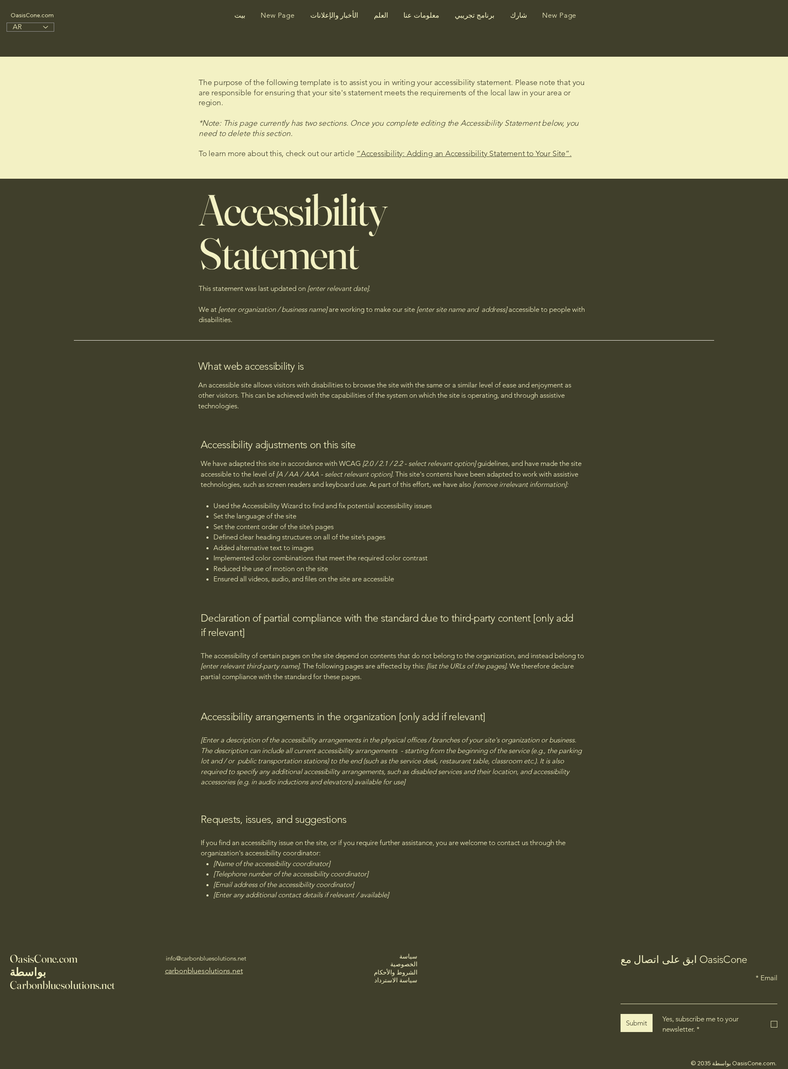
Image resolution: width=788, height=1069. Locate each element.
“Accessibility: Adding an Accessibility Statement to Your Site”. (464, 153)
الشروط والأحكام (395, 972)
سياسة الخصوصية (403, 960)
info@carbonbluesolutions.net (206, 958)
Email (766, 978)
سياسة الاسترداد (395, 980)
